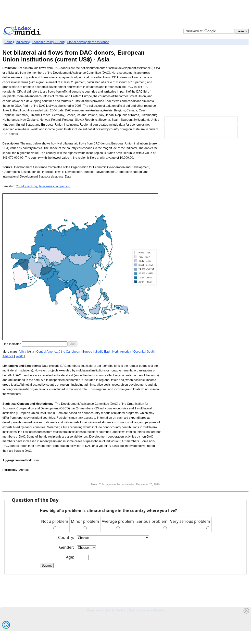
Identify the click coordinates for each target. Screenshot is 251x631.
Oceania (139, 351)
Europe (87, 351)
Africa (22, 351)
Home (8, 42)
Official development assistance (88, 42)
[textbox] (44, 343)
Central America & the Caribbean (58, 351)
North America (121, 351)
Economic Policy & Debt (48, 42)
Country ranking (26, 186)
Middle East (102, 351)
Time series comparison (54, 186)
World (20, 356)
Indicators (22, 42)
